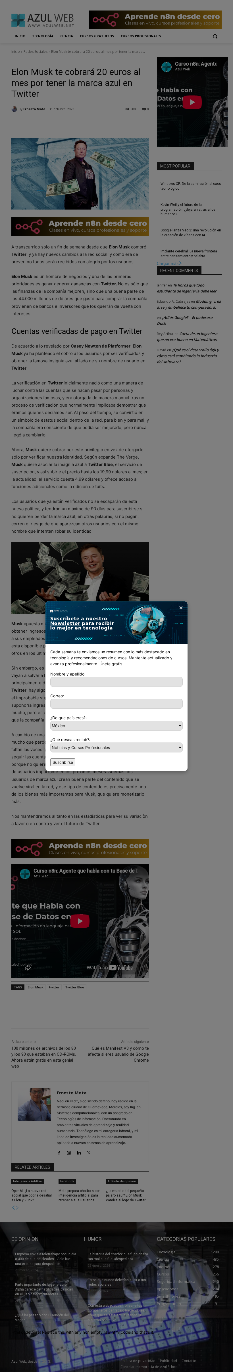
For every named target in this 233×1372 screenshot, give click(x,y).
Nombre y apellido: (68, 674)
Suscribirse (63, 762)
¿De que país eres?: (68, 717)
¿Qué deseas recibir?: (70, 739)
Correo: (57, 695)
